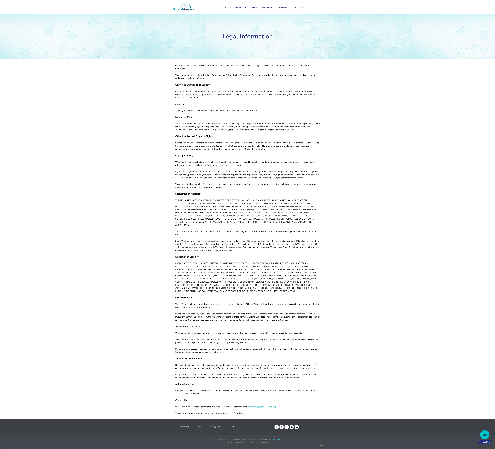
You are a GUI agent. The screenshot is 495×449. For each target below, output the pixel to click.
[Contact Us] (484, 434)
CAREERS (283, 7)
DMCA (233, 426)
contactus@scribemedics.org (262, 406)
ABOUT (254, 7)
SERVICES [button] (239, 7)
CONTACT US (297, 7)
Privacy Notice (216, 426)
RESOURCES (267, 7)
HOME (228, 7)
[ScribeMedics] (188, 6)
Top (321, 445)
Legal (199, 426)
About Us (184, 426)
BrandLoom (275, 439)
